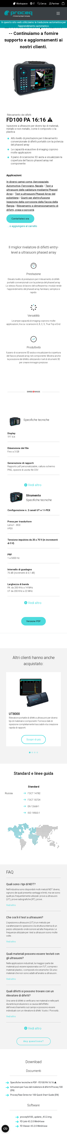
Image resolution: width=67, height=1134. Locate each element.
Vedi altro (11, 905)
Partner (55, 3)
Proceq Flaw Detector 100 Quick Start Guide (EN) (34, 1095)
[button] (63, 3)
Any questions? (33, 1041)
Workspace (22, 3)
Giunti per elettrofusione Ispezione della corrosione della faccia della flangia (32, 201)
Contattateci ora (20, 218)
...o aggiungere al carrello (22, 226)
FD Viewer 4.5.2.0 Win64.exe (33, 1126)
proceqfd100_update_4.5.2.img (36, 1117)
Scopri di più (33, 739)
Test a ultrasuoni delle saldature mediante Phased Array (31, 189)
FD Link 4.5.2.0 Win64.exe (32, 1121)
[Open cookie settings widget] (5, 1128)
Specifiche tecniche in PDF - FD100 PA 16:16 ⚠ (33, 1082)
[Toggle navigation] (58, 14)
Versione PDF (33, 621)
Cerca (43, 3)
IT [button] (34, 3)
